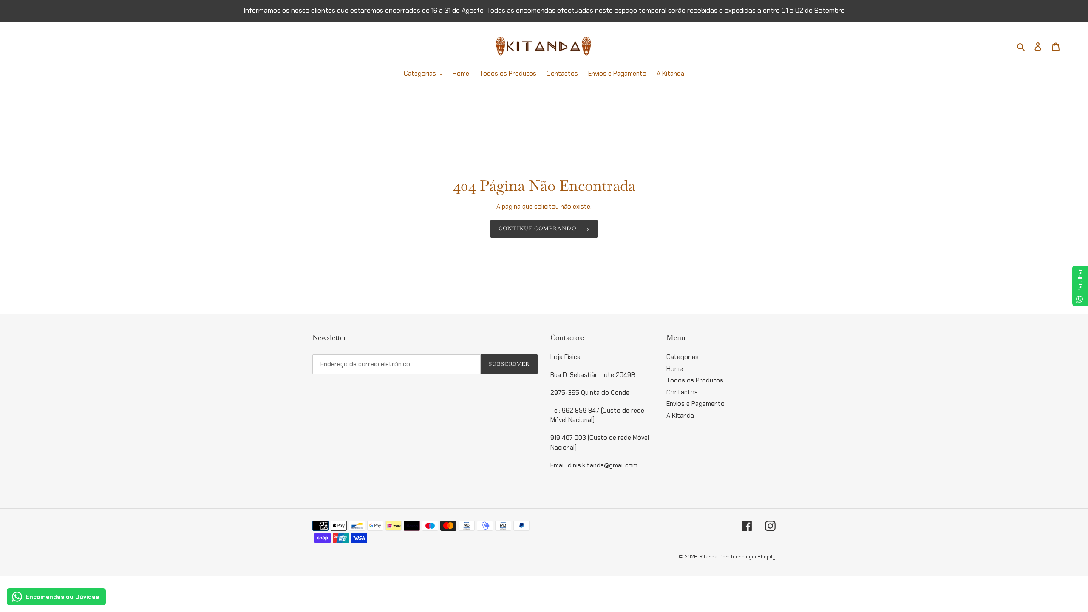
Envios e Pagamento (695, 404)
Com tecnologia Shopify (747, 556)
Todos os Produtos (694, 380)
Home (674, 369)
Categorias (682, 357)
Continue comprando (538, 228)
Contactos (682, 392)
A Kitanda (680, 415)
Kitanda (708, 556)
